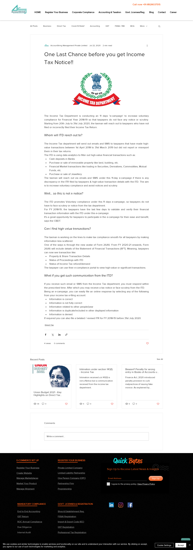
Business (47, 26)
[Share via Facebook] (45, 334)
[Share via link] (66, 334)
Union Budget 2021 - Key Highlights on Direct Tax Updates (47, 393)
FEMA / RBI (120, 26)
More (142, 26)
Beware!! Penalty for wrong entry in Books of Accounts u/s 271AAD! (142, 370)
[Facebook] (130, 504)
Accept (181, 545)
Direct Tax (61, 26)
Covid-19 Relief (77, 26)
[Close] (189, 545)
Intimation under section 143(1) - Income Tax (96, 370)
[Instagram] (120, 504)
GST (107, 26)
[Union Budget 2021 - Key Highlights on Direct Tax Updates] (50, 375)
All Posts (34, 26)
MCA (132, 26)
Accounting (95, 26)
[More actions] (147, 45)
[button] (159, 26)
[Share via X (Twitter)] (52, 334)
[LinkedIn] (111, 504)
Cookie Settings (164, 545)
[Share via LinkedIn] (59, 334)
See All (160, 359)
